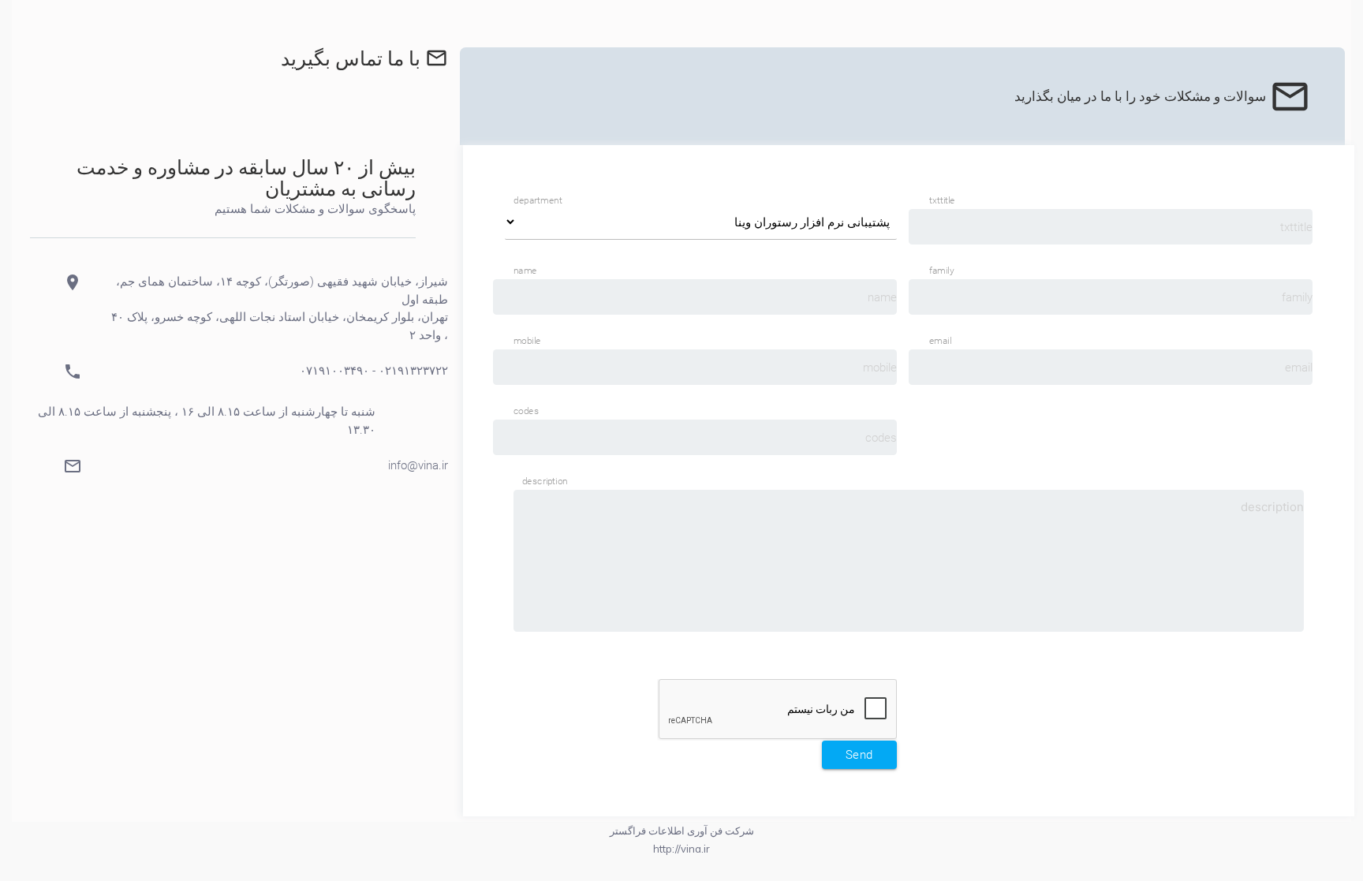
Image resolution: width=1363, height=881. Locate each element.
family (941, 270)
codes (526, 410)
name (525, 270)
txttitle (942, 200)
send (859, 755)
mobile (526, 340)
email (940, 340)
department (537, 200)
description (545, 481)
